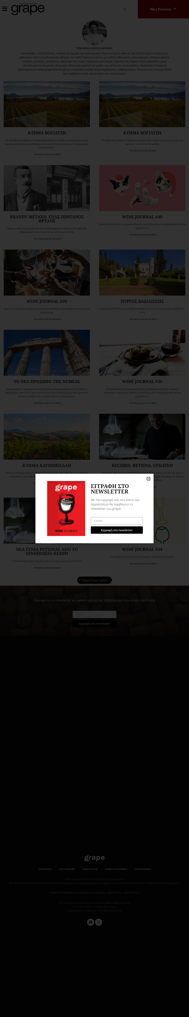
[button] (148, 478)
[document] (94, 508)
